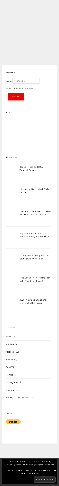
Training (9, 374)
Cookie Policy (33, 473)
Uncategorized (13, 390)
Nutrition (10, 344)
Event (8, 336)
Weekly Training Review (17, 397)
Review (14, 94)
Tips (8, 367)
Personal (10, 351)
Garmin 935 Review (14, 86)
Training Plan (12, 382)
